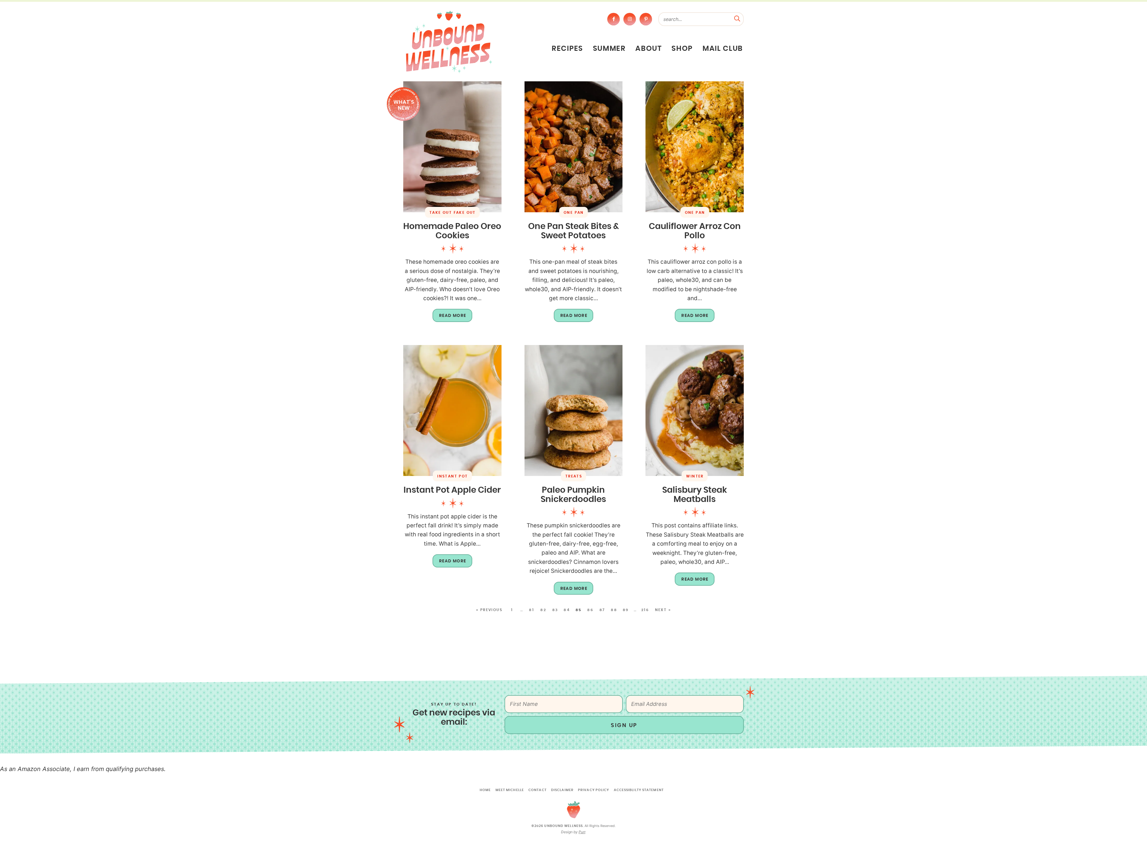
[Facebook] (613, 19)
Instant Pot (452, 476)
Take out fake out (453, 212)
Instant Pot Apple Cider (452, 490)
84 (567, 610)
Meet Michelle (510, 790)
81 (531, 610)
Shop (682, 48)
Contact (537, 790)
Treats (573, 476)
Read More (449, 318)
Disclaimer (562, 790)
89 (626, 610)
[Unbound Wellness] (449, 41)
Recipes (567, 48)
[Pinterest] (646, 19)
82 (543, 610)
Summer (609, 48)
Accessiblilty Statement (639, 790)
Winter (694, 476)
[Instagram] (629, 19)
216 (645, 610)
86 (590, 610)
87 (602, 610)
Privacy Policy (593, 790)
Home (485, 790)
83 (555, 610)
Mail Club (723, 48)
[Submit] (737, 18)
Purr (582, 832)
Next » (663, 610)
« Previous (489, 610)
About (648, 48)
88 (614, 610)
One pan (574, 212)
